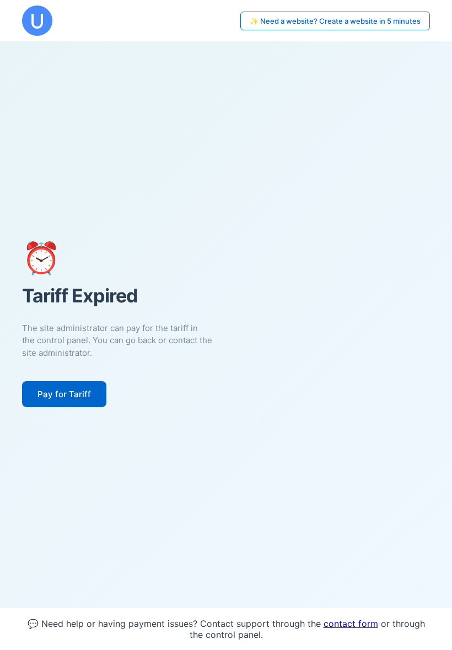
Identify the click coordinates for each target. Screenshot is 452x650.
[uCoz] (37, 21)
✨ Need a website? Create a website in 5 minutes (335, 21)
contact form (351, 623)
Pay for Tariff (64, 394)
